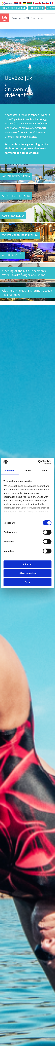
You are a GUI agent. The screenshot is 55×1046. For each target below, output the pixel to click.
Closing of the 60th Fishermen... (27, 18)
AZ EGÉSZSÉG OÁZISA (16, 176)
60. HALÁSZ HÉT (12, 255)
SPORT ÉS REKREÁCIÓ (16, 196)
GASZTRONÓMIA (13, 215)
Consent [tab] (10, 470)
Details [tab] (27, 470)
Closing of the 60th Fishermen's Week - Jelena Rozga (27, 292)
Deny (27, 582)
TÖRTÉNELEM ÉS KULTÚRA (20, 235)
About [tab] (45, 470)
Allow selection (27, 573)
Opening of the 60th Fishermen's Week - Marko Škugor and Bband (24, 273)
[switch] (47, 532)
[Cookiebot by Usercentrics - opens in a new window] (38, 462)
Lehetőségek (36, 8)
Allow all (27, 564)
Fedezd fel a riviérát (13, 8)
